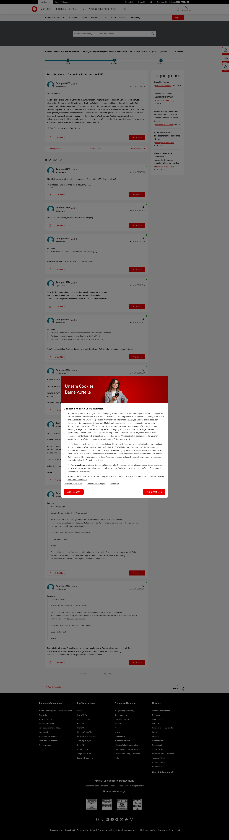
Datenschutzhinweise (73, 484)
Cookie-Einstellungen (96, 484)
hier (105, 420)
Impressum (114, 484)
